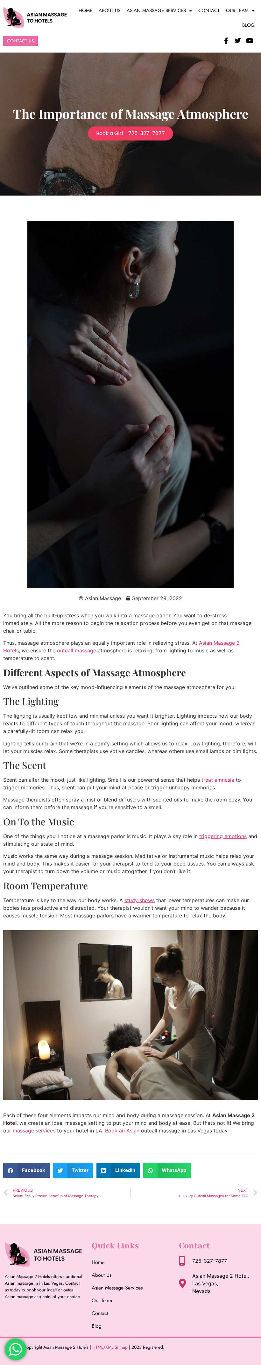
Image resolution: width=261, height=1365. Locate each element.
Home (85, 10)
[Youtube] (249, 41)
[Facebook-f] (226, 41)
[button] (26, 1170)
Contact (209, 10)
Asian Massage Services (156, 10)
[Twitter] (238, 41)
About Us (109, 10)
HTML (97, 1347)
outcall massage (76, 650)
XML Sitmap (116, 1347)
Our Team (237, 10)
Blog (248, 25)
